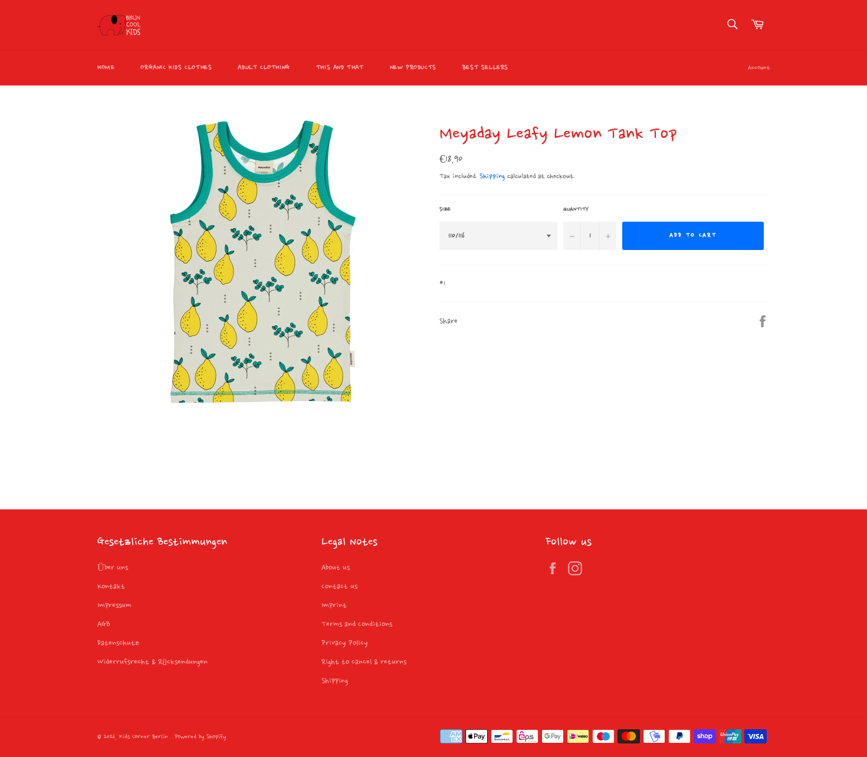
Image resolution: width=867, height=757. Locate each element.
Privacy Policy (344, 643)
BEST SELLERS (485, 68)
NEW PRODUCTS (413, 68)
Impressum (114, 605)
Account (759, 68)
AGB (103, 624)
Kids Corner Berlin (144, 737)
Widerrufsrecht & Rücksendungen (152, 662)
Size (445, 209)
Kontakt (111, 586)
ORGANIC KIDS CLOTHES (176, 68)
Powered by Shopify (200, 737)
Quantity (576, 209)
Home (105, 68)
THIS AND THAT (340, 68)
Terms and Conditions (356, 624)
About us (335, 567)
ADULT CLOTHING (264, 68)
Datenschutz (118, 643)
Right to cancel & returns (363, 662)
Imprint (334, 605)
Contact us (339, 586)
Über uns (112, 567)
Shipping (492, 176)
